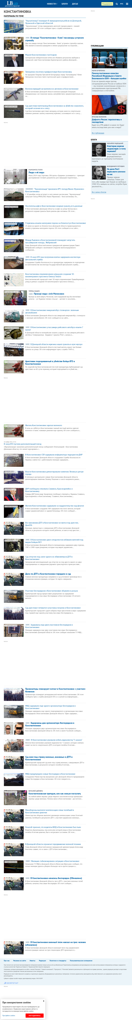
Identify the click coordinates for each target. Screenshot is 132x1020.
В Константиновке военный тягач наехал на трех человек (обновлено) (55, 943)
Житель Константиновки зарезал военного (43, 425)
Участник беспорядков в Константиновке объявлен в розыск (51, 590)
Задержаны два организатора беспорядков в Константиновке (49, 724)
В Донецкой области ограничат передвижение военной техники (53, 844)
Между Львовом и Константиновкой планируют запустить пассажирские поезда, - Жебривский (50, 241)
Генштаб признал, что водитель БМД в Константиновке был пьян (53, 827)
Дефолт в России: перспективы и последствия (107, 120)
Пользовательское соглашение (81, 961)
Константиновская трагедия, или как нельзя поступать (55, 793)
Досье (75, 4)
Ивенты (32, 961)
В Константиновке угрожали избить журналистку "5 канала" (54, 740)
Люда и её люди (36, 172)
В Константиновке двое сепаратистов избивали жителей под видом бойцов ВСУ (54, 541)
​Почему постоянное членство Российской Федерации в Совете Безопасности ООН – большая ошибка (109, 76)
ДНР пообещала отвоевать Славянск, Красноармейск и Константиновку (48, 490)
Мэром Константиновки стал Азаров (41, 54)
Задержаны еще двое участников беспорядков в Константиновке (49, 626)
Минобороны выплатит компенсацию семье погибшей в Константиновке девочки (49, 811)
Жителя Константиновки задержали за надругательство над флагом (54, 505)
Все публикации (98, 133)
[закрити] (43, 1001)
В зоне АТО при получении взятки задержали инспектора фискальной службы (52, 258)
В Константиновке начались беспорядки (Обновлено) (54, 878)
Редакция (42, 961)
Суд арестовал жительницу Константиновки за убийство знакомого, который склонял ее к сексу (54, 107)
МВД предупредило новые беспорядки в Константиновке (50, 774)
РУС (121, 4)
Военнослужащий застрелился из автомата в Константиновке (51, 88)
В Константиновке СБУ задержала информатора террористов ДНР (53, 454)
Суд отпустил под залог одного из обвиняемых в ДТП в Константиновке (48, 558)
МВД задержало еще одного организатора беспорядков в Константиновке (50, 707)
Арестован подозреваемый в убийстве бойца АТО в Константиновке (50, 362)
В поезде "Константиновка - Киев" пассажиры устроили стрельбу (54, 39)
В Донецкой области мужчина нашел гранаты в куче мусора (54, 344)
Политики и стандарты (58, 961)
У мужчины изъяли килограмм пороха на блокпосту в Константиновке (55, 223)
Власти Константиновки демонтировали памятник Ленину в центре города (54, 472)
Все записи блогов (99, 192)
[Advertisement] (34, 144)
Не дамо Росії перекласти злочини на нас (116, 172)
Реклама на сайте (19, 961)
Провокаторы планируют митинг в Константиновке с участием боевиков (55, 690)
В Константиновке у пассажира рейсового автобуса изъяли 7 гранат (54, 328)
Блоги (65, 4)
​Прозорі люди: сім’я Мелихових (46, 293)
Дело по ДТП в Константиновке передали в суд (48, 573)
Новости (51, 4)
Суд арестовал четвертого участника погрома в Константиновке (53, 607)
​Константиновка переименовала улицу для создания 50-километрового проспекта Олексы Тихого (49, 275)
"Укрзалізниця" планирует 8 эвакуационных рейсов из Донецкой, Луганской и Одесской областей (53, 22)
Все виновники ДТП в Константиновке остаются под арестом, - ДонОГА (52, 524)
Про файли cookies (8, 1015)
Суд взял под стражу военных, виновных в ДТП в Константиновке (48, 758)
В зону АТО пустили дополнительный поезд (22, 444)
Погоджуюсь (35, 1015)
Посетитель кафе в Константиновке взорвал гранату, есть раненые (53, 206)
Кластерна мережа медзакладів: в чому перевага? (116, 149)
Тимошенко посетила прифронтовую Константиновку (48, 71)
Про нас (7, 961)
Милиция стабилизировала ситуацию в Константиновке (52, 861)
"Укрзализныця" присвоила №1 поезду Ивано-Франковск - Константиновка (55, 190)
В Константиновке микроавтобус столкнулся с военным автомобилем (52, 311)
